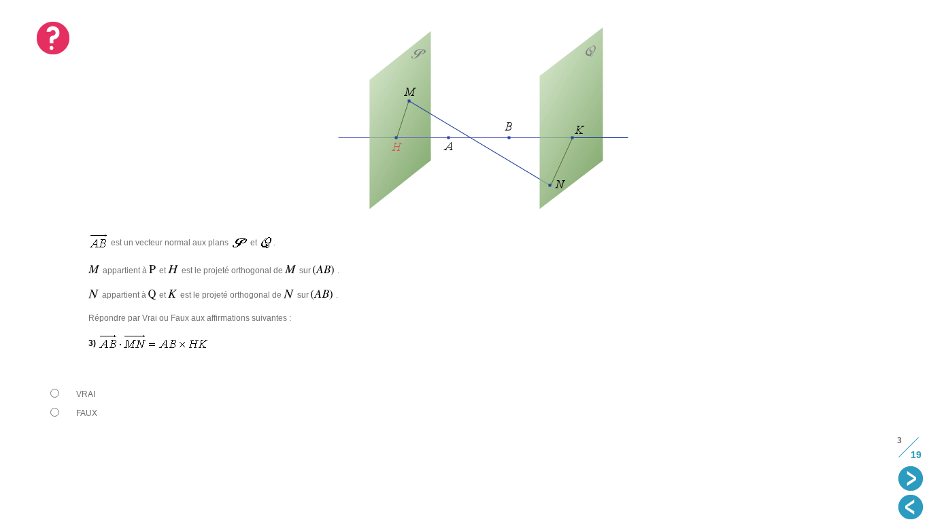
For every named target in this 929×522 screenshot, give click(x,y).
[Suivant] (912, 479)
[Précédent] (912, 508)
